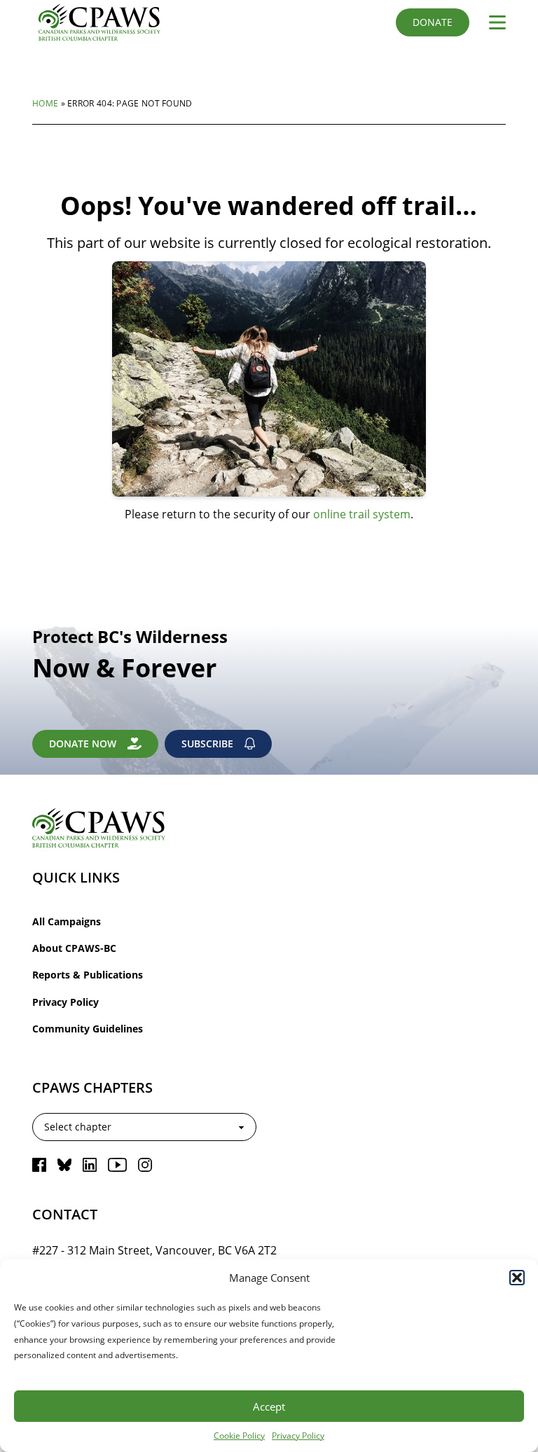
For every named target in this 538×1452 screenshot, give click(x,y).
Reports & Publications (87, 974)
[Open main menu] (492, 22)
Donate (433, 22)
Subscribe (207, 743)
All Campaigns (66, 921)
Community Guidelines (87, 1028)
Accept (269, 1406)
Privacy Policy (298, 1435)
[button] (517, 1278)
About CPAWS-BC (74, 948)
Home (45, 103)
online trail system (362, 513)
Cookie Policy (239, 1435)
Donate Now (82, 743)
